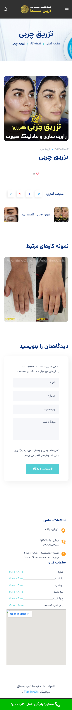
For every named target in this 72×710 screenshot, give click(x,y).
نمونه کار (35, 43)
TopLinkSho (31, 692)
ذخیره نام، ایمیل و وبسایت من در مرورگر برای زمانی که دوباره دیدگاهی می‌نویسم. (36, 453)
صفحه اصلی (53, 43)
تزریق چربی (44, 149)
